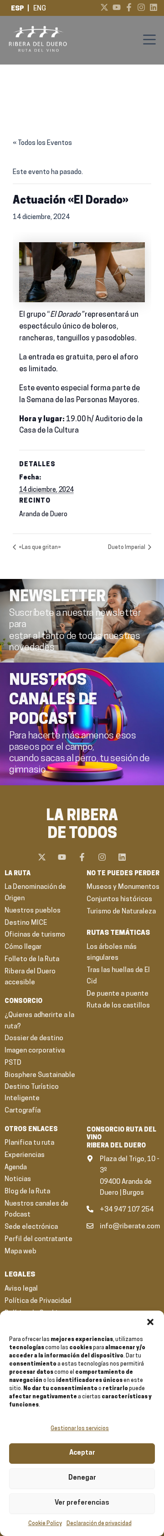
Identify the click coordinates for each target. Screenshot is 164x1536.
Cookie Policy (45, 1523)
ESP (17, 8)
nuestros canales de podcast (53, 700)
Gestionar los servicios (80, 1428)
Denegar (82, 1478)
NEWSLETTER (57, 597)
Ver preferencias (82, 1503)
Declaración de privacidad (99, 1523)
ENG (39, 8)
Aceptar (82, 1453)
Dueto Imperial (127, 547)
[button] (150, 1322)
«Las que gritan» (39, 547)
